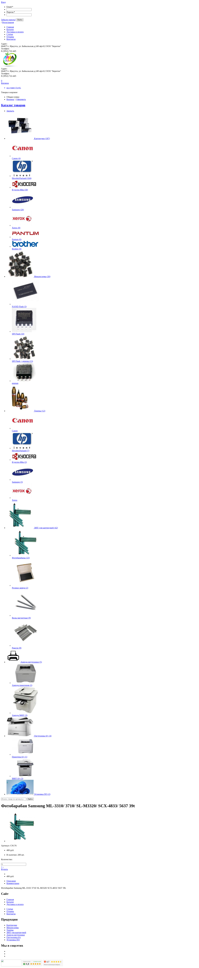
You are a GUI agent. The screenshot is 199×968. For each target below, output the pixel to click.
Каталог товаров (13, 105)
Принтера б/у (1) (19, 757)
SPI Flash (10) (18, 334)
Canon (15, 431)
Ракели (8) (16, 648)
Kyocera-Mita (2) (19, 462)
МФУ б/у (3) (17, 778)
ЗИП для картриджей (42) (46, 528)
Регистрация (8, 22)
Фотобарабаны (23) (21, 558)
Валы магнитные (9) (21, 618)
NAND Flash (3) (19, 306)
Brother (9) (16, 249)
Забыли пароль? (8, 20)
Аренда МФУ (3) (19, 715)
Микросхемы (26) (42, 276)
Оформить (21, 99)
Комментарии (12, 883)
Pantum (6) (16, 239)
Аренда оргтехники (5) (31, 662)
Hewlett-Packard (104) (21, 178)
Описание (11, 881)
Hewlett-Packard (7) (20, 450)
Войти (19, 20)
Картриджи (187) (42, 138)
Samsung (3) (17, 482)
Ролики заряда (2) (20, 588)
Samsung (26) (18, 210)
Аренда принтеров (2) (22, 685)
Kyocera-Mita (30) (20, 190)
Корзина (10, 99)
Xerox (14, 500)
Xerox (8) (16, 228)
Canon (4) (16, 158)
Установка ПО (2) (42, 794)
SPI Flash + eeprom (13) (22, 361)
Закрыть (10, 111)
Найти (30, 799)
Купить (4, 869)
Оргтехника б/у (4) (42, 736)
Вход (3, 2)
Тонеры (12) (39, 411)
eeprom (15, 383)
